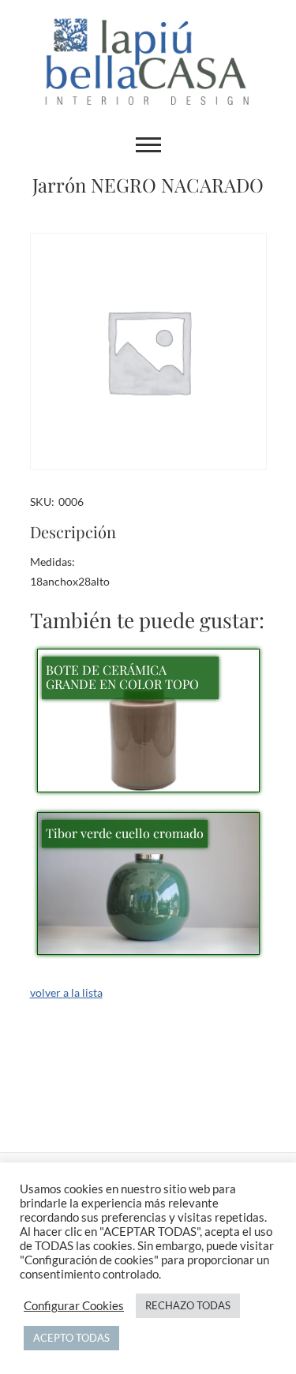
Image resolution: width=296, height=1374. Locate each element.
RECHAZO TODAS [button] (187, 1305)
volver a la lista (66, 992)
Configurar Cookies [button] (74, 1305)
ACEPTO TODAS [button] (71, 1337)
